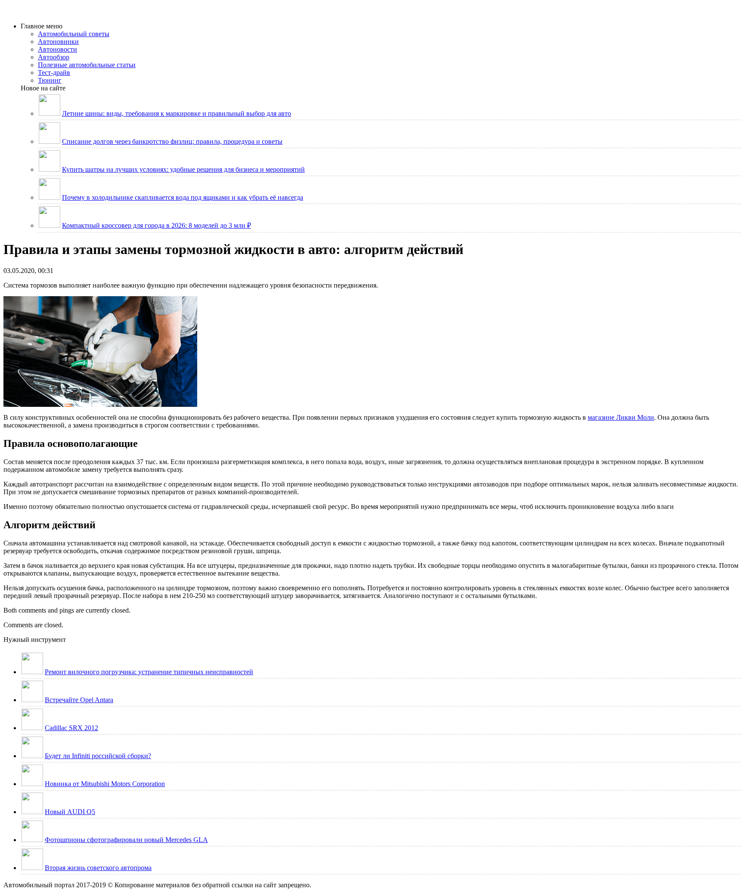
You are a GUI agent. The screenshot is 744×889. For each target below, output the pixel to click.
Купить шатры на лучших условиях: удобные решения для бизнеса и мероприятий (183, 169)
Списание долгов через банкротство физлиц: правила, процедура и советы (172, 141)
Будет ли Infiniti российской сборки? (98, 755)
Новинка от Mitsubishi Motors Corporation (105, 783)
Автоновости (57, 49)
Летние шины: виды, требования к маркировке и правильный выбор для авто (176, 113)
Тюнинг (50, 80)
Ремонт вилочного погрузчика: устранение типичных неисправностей (149, 671)
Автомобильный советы (73, 33)
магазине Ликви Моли (621, 417)
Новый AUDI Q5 (70, 811)
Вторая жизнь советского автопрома (98, 867)
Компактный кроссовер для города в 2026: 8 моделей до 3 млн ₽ (156, 225)
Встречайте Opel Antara (79, 699)
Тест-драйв (54, 72)
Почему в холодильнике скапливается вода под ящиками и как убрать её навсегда (182, 197)
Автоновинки (58, 41)
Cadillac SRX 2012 (71, 727)
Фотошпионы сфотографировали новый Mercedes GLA (126, 839)
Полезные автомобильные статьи (87, 64)
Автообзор (53, 57)
